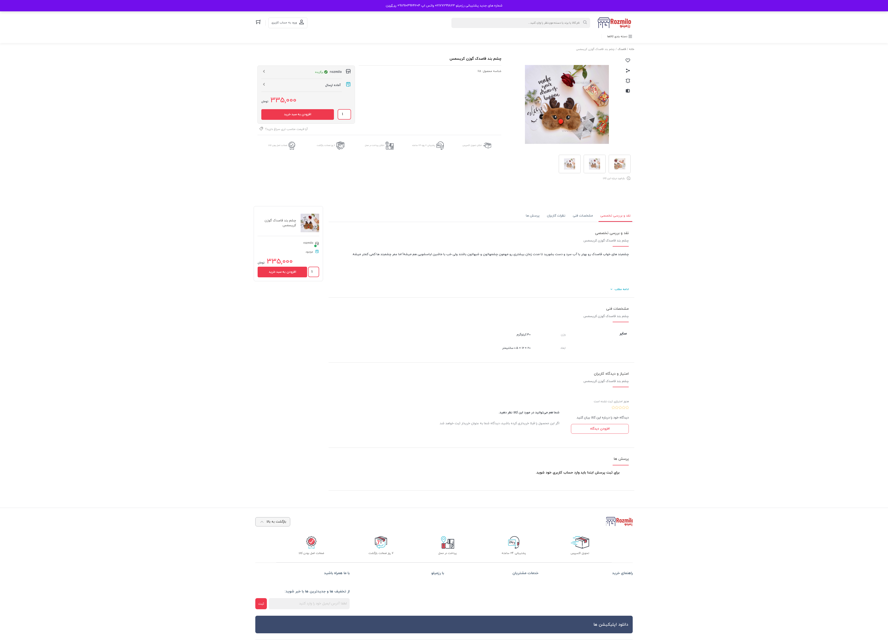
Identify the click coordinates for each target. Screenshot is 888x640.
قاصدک (622, 49)
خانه (631, 49)
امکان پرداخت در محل (374, 145)
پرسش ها (533, 215)
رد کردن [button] (391, 5)
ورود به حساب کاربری (284, 23)
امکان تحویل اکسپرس (472, 145)
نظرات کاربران (556, 215)
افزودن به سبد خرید (297, 114)
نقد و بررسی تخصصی (615, 215)
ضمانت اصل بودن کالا (277, 145)
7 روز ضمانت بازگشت (326, 145)
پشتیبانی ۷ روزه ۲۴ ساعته (423, 145)
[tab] (615, 216)
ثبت (261, 604)
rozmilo (308, 243)
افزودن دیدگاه (600, 429)
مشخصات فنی (583, 215)
